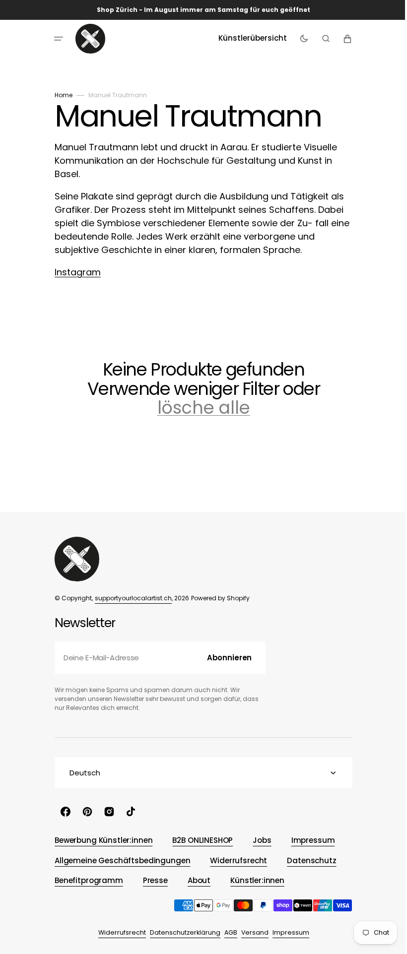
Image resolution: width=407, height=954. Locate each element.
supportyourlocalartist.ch (129, 598)
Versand (251, 932)
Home (60, 95)
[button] (55, 39)
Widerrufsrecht (118, 932)
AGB (226, 932)
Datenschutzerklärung (181, 932)
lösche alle (199, 408)
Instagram (74, 272)
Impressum (287, 932)
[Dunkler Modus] (300, 39)
